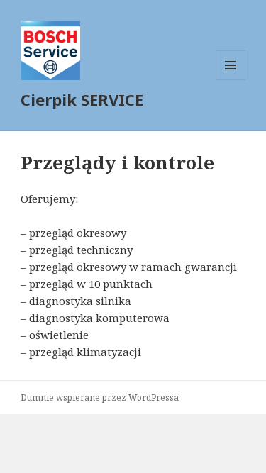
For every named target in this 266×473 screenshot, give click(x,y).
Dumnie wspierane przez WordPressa (100, 397)
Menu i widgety (230, 79)
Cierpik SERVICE (82, 99)
